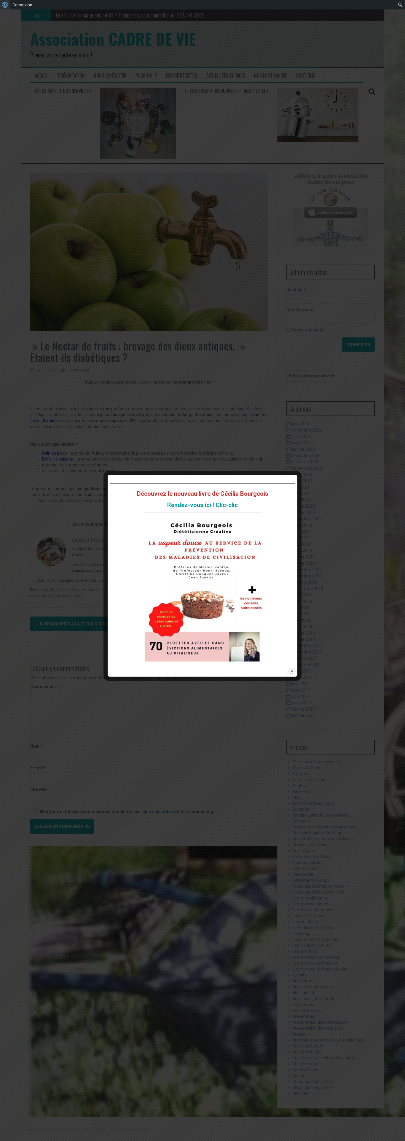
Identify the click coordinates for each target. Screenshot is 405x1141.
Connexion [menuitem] (22, 4)
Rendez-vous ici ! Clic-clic (202, 504)
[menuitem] (5, 4)
